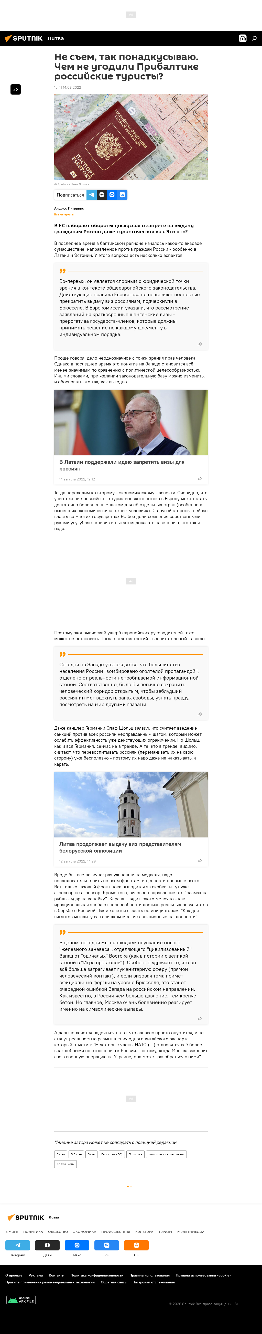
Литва (61, 1154)
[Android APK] (21, 1300)
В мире (11, 1231)
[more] (200, 344)
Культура (144, 1231)
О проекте (14, 1275)
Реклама (36, 1275)
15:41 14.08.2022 (67, 87)
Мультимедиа (190, 1231)
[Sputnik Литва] (25, 42)
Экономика (84, 1231)
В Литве (76, 1154)
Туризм (165, 1231)
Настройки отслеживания (154, 1282)
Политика (135, 1154)
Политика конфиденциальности (97, 1275)
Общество (58, 1231)
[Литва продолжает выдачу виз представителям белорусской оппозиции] (131, 804)
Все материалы (64, 214)
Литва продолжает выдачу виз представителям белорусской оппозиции (120, 847)
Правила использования (149, 1275)
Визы (91, 1154)
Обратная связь (113, 1282)
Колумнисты (65, 1164)
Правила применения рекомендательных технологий (50, 1282)
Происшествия (115, 1231)
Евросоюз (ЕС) (112, 1154)
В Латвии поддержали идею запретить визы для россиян (121, 465)
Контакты (56, 1275)
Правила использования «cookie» (203, 1275)
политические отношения (166, 1154)
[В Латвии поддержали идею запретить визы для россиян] (131, 422)
